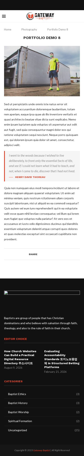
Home (8, 29)
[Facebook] (34, 4)
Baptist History (44, 403)
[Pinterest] (50, 4)
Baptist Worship (44, 412)
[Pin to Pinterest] (49, 254)
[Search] (80, 16)
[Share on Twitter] (45, 254)
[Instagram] (45, 4)
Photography (29, 29)
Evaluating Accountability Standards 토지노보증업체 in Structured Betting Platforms (62, 359)
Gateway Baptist (41, 450)
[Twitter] (39, 4)
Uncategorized (44, 430)
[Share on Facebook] (41, 254)
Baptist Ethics (44, 394)
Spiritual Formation (44, 421)
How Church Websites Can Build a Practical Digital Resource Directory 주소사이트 (20, 357)
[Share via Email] (52, 254)
